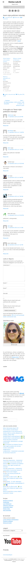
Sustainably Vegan (8, 507)
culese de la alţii (11, 94)
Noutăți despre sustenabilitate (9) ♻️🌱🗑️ (14, 436)
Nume (5, 283)
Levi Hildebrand (7, 504)
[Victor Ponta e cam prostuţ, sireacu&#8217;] (8, 66)
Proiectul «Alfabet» (8, 521)
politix (20, 94)
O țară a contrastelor (8, 448)
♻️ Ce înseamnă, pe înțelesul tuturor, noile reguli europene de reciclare (13, 465)
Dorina (5, 463)
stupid (4, 95)
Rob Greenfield (7, 510)
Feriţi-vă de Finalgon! (11, 471)
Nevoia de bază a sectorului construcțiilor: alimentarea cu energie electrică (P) (13, 441)
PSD (23, 94)
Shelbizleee (6, 502)
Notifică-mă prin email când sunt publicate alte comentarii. (11, 301)
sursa (19, 41)
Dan (9, 176)
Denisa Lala (17, 17)
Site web (5, 293)
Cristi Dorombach (7, 555)
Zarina (4, 476)
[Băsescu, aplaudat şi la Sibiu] (8, 84)
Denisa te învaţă (7, 523)
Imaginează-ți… (7, 449)
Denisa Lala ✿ (14, 2)
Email (5, 288)
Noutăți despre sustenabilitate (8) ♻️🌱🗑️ (14, 438)
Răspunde (5, 125)
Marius (5, 486)
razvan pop (10, 115)
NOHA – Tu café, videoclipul (14, 481)
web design (10, 130)
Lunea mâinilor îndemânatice (10, 519)
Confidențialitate (8, 560)
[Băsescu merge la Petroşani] (18, 65)
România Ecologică (8, 500)
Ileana (4, 460)
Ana (4, 473)
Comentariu (6, 265)
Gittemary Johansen (8, 505)
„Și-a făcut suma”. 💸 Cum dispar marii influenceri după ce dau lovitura (12, 478)
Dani (9, 226)
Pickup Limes (6, 508)
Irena (4, 468)
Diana (9, 148)
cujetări (6, 94)
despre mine (15, 357)
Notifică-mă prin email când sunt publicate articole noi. (11, 306)
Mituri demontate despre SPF (10, 428)
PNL (18, 94)
